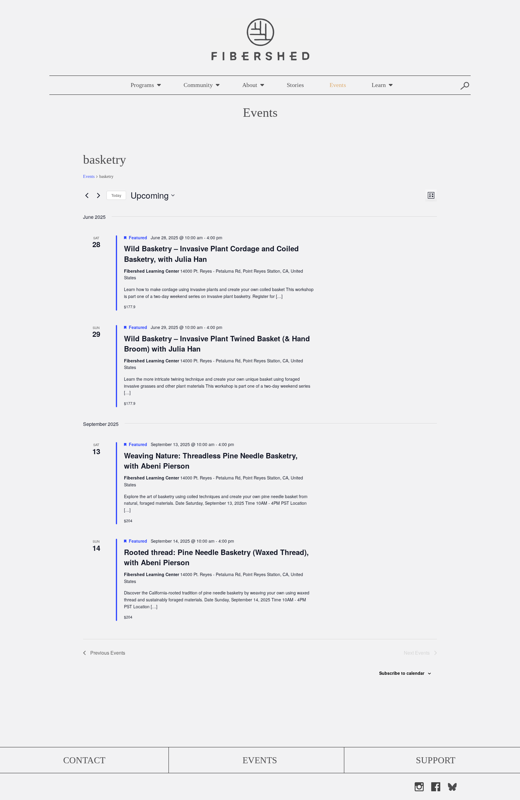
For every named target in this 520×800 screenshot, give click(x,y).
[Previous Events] (86, 195)
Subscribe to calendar (401, 673)
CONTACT (84, 760)
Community (198, 85)
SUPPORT (435, 760)
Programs (142, 85)
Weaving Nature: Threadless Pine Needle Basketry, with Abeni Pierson (211, 460)
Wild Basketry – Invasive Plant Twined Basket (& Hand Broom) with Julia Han (217, 343)
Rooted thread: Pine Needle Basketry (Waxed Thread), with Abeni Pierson (216, 557)
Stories (295, 85)
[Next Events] (98, 195)
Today (116, 195)
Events (338, 85)
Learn (379, 85)
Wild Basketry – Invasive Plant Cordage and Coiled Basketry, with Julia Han (211, 253)
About (249, 85)
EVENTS (260, 760)
